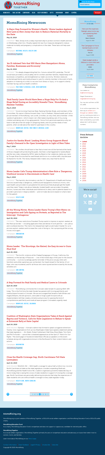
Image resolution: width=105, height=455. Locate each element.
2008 (84, 176)
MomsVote (6, 13)
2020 (84, 148)
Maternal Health (22, 51)
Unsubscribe (46, 445)
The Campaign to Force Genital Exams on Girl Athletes (90, 48)
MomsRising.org (23, 5)
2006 (84, 181)
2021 (84, 146)
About (67, 13)
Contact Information (10, 445)
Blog (33, 13)
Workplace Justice (22, 128)
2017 (84, 155)
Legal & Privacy (35, 445)
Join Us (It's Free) (88, 2)
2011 (84, 169)
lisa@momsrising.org (86, 93)
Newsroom (59, 13)
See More (90, 76)
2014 (84, 162)
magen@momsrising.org (87, 98)
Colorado (33, 303)
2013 (84, 165)
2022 (84, 144)
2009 (84, 174)
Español (74, 13)
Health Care (33, 51)
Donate (97, 13)
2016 (84, 158)
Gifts (52, 13)
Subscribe (55, 445)
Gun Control (20, 270)
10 (45, 394)
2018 (84, 153)
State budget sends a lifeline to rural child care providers (90, 62)
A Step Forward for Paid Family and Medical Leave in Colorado (37, 282)
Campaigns (26, 13)
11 (48, 394)
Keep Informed (43, 13)
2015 (84, 160)
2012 (84, 167)
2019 (84, 151)
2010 (84, 171)
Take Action (16, 13)
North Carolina (30, 381)
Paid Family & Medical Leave (25, 87)
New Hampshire (41, 87)
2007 (84, 178)
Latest (84, 141)
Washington (20, 344)
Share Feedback (23, 445)
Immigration (20, 234)
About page (32, 439)
